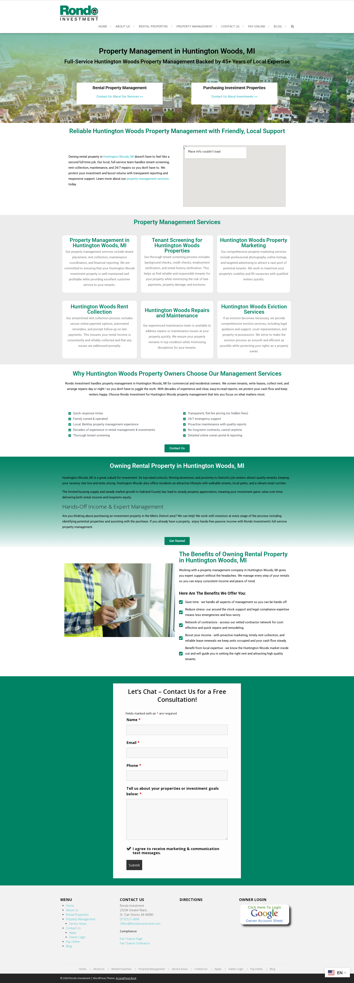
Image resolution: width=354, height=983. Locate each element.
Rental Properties (153, 26)
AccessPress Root (126, 978)
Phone (133, 765)
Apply (72, 933)
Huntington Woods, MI (118, 156)
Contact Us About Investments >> (234, 96)
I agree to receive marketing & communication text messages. (176, 851)
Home (102, 26)
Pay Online (256, 26)
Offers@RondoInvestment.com (140, 924)
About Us (123, 26)
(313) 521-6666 (129, 919)
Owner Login (77, 937)
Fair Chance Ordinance (135, 943)
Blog (278, 26)
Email (133, 742)
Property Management (194, 26)
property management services (148, 179)
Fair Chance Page (131, 939)
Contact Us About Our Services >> (119, 96)
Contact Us (230, 26)
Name (133, 719)
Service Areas (77, 924)
